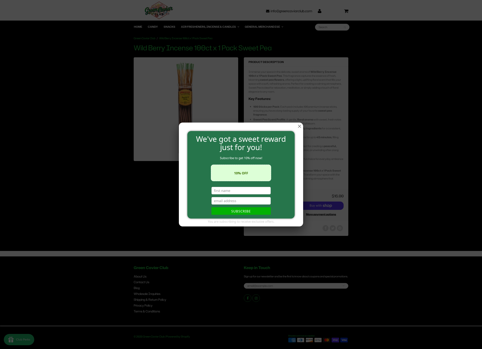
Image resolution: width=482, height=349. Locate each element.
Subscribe (241, 211)
